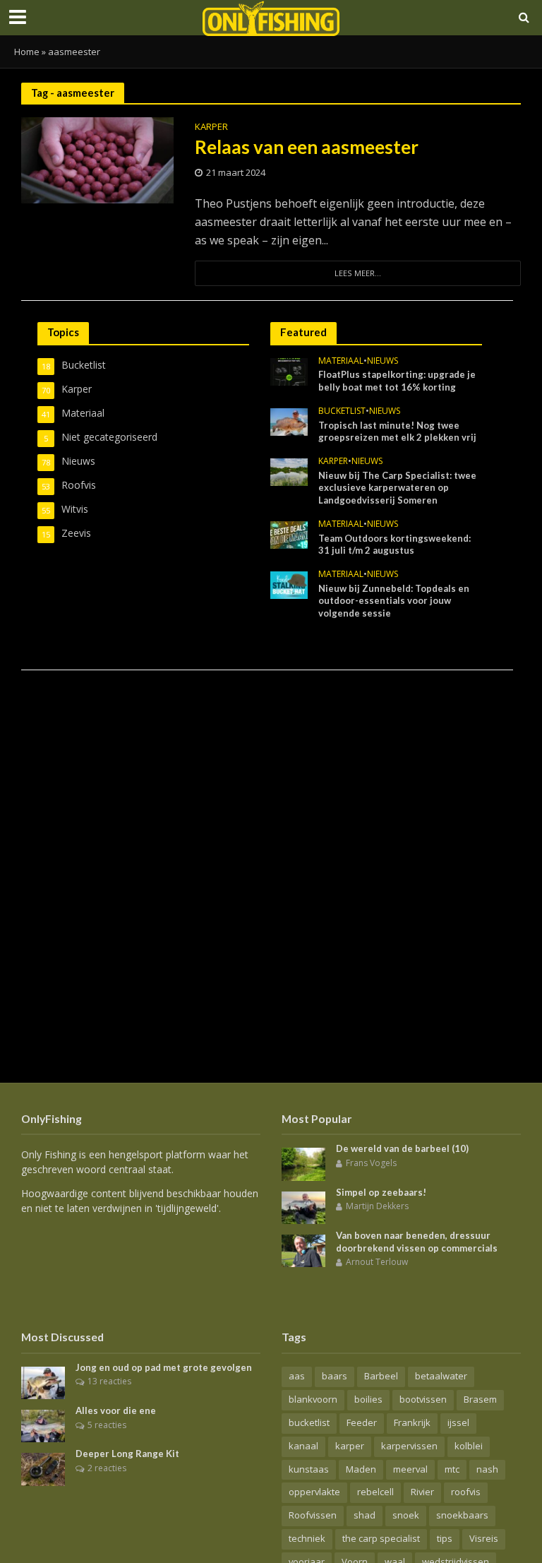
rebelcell (375, 1491)
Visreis (483, 1538)
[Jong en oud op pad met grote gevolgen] (43, 1382)
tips (444, 1538)
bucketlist (309, 1422)
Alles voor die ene (116, 1410)
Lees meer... (358, 273)
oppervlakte (314, 1491)
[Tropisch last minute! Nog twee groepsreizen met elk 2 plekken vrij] (289, 420)
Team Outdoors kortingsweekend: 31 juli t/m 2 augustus (394, 545)
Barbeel (381, 1375)
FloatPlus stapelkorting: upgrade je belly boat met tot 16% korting (397, 381)
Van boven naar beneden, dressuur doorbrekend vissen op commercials (417, 1242)
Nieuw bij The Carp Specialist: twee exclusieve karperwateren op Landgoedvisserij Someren (397, 488)
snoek (405, 1515)
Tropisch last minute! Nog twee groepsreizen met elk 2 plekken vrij (397, 432)
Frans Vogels (371, 1163)
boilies (368, 1399)
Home (27, 51)
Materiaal (340, 361)
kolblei (468, 1445)
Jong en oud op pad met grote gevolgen (164, 1367)
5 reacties (107, 1425)
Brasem (480, 1399)
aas (297, 1375)
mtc (452, 1469)
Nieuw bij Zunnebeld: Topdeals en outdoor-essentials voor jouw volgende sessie (393, 601)
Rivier (422, 1491)
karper (349, 1445)
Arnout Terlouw (377, 1262)
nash (487, 1469)
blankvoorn (313, 1399)
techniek (307, 1538)
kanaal (303, 1445)
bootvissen (423, 1399)
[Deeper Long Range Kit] (43, 1468)
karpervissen (409, 1445)
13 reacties (109, 1381)
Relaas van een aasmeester (308, 147)
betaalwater (441, 1375)
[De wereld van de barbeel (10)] (303, 1163)
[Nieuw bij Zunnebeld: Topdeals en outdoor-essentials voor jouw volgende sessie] (289, 583)
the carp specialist (381, 1538)
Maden (361, 1469)
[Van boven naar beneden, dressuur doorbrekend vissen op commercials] (303, 1249)
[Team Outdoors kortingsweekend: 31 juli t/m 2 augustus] (289, 533)
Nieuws (382, 361)
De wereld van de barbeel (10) (402, 1148)
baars (334, 1375)
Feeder (362, 1422)
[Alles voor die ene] (43, 1425)
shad (364, 1515)
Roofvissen (313, 1515)
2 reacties (107, 1468)
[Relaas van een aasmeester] (97, 159)
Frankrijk (412, 1422)
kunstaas (309, 1469)
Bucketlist (342, 411)
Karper (211, 127)
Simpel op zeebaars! (381, 1192)
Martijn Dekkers (377, 1206)
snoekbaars (462, 1515)
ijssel (458, 1422)
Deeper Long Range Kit (127, 1453)
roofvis (466, 1491)
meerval (410, 1469)
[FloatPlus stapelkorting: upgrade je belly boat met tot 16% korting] (289, 370)
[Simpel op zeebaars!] (303, 1206)
